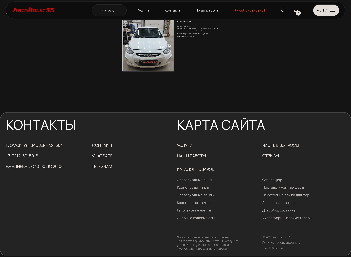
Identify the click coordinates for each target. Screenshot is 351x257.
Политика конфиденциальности (283, 242)
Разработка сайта (274, 248)
